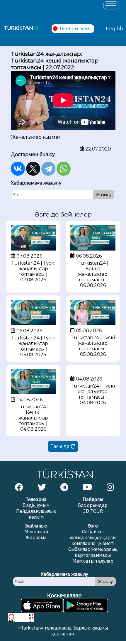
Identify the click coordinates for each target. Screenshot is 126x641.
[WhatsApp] (64, 169)
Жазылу (103, 194)
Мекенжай (36, 532)
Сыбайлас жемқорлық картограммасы (93, 552)
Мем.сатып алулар (92, 561)
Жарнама (36, 537)
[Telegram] (48, 169)
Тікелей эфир (76, 28)
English (114, 28)
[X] (33, 169)
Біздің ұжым (36, 505)
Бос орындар (93, 505)
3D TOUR (93, 511)
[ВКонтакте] (18, 169)
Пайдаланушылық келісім (36, 514)
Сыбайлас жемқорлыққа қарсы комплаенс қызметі (92, 537)
